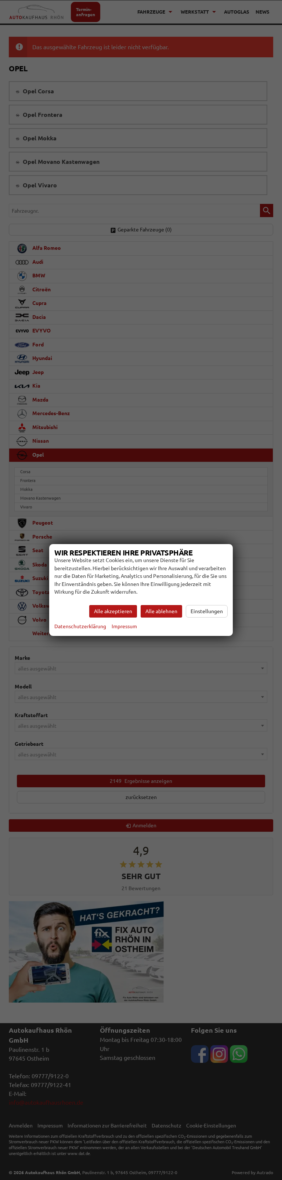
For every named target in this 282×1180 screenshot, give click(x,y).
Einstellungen (207, 611)
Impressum (124, 626)
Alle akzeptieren (113, 611)
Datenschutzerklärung (80, 626)
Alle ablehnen (161, 611)
